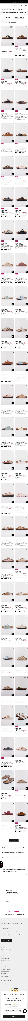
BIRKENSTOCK (4, 49)
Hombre (18, 1007)
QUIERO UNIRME (14, 1016)
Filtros (7, 17)
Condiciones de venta (5, 960)
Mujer (10, 1007)
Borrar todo (13, 22)
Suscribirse (6, 940)
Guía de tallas (4, 983)
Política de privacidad (19, 935)
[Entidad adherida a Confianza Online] (14, 990)
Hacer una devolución (5, 962)
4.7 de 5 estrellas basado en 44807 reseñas (14, 914)
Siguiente (14, 840)
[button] (18, 55)
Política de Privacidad (6, 949)
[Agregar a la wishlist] (13, 803)
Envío (2, 956)
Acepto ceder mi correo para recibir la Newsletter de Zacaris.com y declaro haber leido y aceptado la (15, 1011)
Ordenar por (19, 17)
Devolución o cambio (5, 958)
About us (3, 947)
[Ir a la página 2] (16, 836)
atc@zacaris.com (5, 971)
